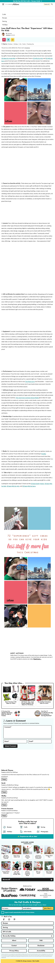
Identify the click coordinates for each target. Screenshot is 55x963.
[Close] (53, 466)
